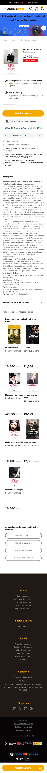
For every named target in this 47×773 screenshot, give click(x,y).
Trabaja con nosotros (23, 605)
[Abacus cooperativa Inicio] (16, 10)
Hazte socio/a (23, 626)
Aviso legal (23, 659)
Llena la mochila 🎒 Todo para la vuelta (23, 3)
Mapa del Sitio (23, 720)
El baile (27, 347)
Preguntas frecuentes (23, 644)
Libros (5, 40)
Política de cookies (23, 653)
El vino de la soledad (14, 442)
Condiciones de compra (23, 647)
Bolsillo (20, 40)
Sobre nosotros (23, 596)
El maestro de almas (14, 395)
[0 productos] (42, 9)
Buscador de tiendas (23, 602)
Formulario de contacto (23, 677)
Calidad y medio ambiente (23, 599)
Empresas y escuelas (23, 608)
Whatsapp (23, 681)
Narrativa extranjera (31, 40)
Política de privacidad (23, 650)
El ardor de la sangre (14, 489)
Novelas (12, 40)
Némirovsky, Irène (29, 52)
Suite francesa (11, 347)
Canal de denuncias (22, 656)
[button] (37, 9)
